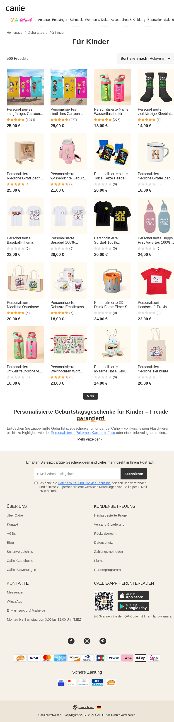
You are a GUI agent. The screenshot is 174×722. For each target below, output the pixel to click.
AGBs (11, 533)
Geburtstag (36, 32)
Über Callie (15, 515)
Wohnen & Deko (97, 19)
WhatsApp (14, 601)
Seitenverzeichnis (20, 551)
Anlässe (44, 19)
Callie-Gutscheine (20, 560)
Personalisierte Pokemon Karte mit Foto (83, 433)
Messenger (15, 592)
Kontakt (12, 524)
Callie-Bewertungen (21, 570)
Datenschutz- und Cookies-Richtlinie (84, 483)
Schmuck (76, 19)
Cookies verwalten (49, 715)
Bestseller (154, 19)
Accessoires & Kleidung (128, 19)
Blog (10, 542)
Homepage (14, 32)
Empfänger (60, 19)
